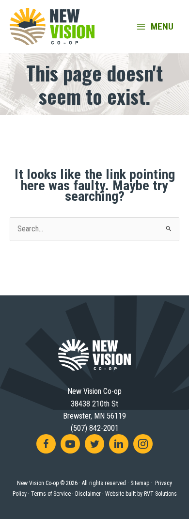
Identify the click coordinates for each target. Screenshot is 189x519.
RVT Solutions (160, 493)
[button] (46, 444)
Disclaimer (88, 493)
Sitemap (139, 483)
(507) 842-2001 (95, 428)
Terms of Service (51, 493)
